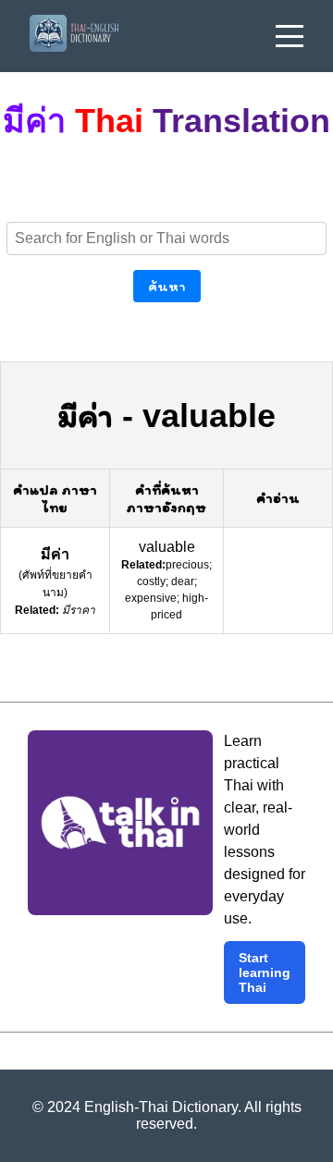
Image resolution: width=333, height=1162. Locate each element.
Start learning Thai (264, 972)
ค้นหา (167, 286)
